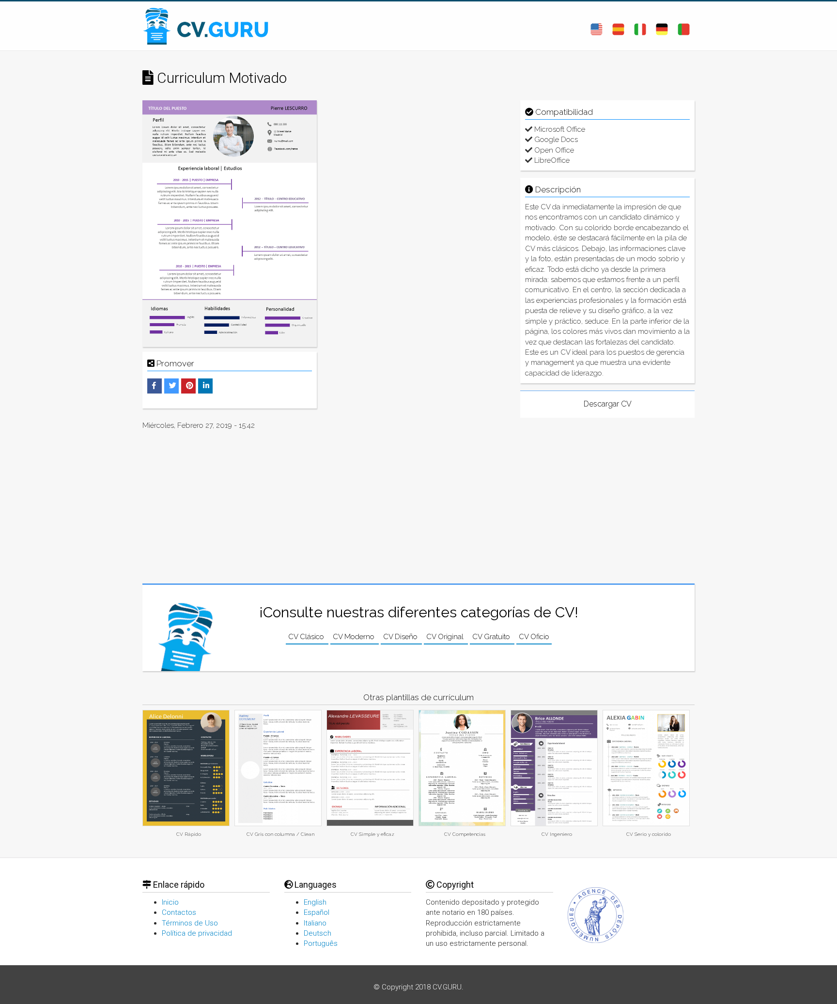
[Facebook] (154, 385)
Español (316, 912)
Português (321, 943)
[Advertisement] (418, 168)
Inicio (170, 902)
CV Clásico (307, 636)
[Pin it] (189, 385)
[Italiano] (640, 26)
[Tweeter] (172, 385)
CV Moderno (354, 636)
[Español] (618, 26)
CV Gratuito (492, 636)
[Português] (684, 26)
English (315, 902)
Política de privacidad (197, 933)
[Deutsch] (662, 26)
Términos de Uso (190, 923)
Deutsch (317, 933)
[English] (596, 26)
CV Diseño (401, 636)
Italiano (315, 923)
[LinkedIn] (206, 385)
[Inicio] (210, 26)
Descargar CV (608, 403)
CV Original (445, 636)
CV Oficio (534, 636)
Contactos (179, 912)
